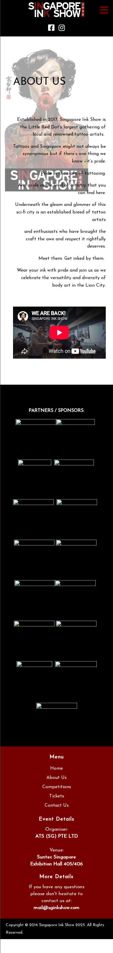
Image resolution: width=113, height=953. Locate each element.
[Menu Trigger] (104, 10)
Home (56, 768)
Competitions (56, 787)
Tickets (56, 796)
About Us (56, 777)
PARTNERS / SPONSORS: (56, 410)
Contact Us (57, 805)
